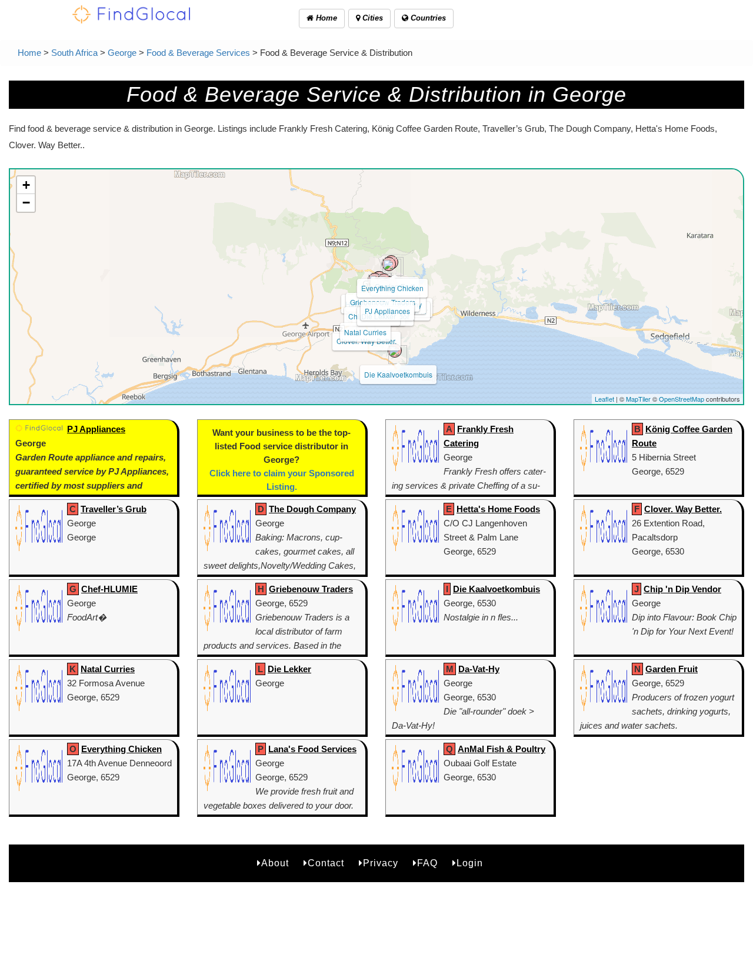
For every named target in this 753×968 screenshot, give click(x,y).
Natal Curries (365, 332)
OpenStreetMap (681, 398)
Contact (326, 863)
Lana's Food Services (312, 749)
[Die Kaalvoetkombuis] (395, 350)
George (122, 53)
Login (470, 863)
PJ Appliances (387, 311)
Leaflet (604, 398)
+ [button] (26, 185)
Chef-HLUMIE (109, 589)
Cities (371, 18)
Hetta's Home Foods (498, 509)
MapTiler (638, 398)
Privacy (380, 863)
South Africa (74, 53)
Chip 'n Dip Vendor (682, 589)
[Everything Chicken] (389, 264)
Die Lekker (289, 669)
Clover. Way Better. (683, 509)
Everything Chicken (392, 288)
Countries (427, 18)
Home (325, 18)
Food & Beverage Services (198, 53)
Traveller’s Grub (113, 509)
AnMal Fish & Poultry (501, 749)
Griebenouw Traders (311, 589)
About (275, 863)
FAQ (427, 863)
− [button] (26, 202)
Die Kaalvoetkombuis (398, 374)
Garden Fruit (671, 669)
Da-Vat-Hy (478, 669)
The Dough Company (312, 509)
